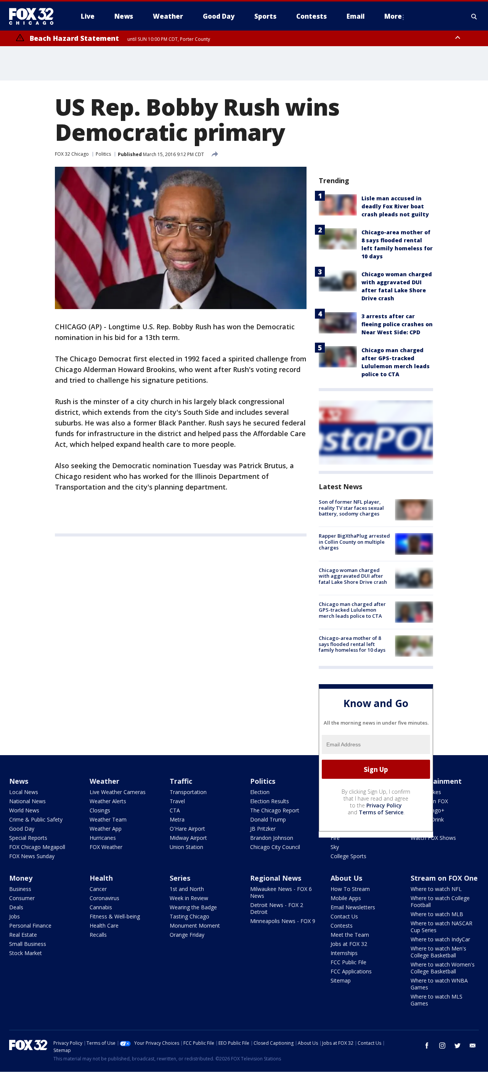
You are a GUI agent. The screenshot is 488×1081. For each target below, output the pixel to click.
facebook (427, 1045)
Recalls (98, 934)
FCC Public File (348, 962)
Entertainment (436, 781)
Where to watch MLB (437, 914)
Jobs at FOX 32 (349, 943)
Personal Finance (30, 925)
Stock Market (25, 953)
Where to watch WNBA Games (439, 984)
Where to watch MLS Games (436, 1000)
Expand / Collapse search (474, 16)
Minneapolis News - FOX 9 (282, 921)
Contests (342, 925)
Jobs (14, 916)
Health (101, 878)
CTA (175, 810)
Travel (177, 801)
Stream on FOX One (444, 878)
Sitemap (341, 980)
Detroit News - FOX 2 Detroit (276, 908)
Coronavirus (104, 898)
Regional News (275, 878)
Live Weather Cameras (118, 792)
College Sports (348, 856)
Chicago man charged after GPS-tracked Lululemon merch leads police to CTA (352, 610)
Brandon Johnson (271, 837)
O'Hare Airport (187, 828)
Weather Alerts (108, 801)
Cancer (98, 889)
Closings (100, 810)
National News (27, 801)
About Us (346, 878)
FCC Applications (351, 971)
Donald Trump (268, 819)
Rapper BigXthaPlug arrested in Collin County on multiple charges (354, 541)
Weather (104, 781)
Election (260, 792)
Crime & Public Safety (36, 819)
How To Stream (350, 889)
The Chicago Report (274, 810)
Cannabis (101, 907)
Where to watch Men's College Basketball (438, 952)
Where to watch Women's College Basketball (443, 968)
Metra (177, 819)
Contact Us (344, 916)
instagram (442, 1045)
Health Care (104, 925)
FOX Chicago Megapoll (37, 847)
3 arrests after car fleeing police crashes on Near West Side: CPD (397, 324)
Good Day (21, 828)
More (393, 16)
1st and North (187, 889)
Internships (344, 953)
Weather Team (108, 819)
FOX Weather (106, 847)
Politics (103, 154)
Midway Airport (188, 837)
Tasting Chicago (189, 916)
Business (20, 889)
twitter (457, 1045)
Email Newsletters (353, 907)
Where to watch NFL (436, 889)
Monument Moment (195, 925)
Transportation (188, 792)
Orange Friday (187, 934)
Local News (23, 792)
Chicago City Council (275, 847)
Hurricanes (103, 837)
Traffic (181, 781)
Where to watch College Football (440, 901)
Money (20, 878)
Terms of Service (381, 812)
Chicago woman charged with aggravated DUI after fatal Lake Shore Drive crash (353, 576)
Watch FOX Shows (433, 837)
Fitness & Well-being (115, 916)
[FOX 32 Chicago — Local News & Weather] (34, 16)
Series (180, 878)
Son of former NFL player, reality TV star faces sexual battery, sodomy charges (351, 507)
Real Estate (23, 934)
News (18, 781)
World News (24, 810)
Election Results (269, 801)
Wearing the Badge (193, 907)
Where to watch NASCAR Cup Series (441, 927)
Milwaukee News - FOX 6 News (281, 892)
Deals (16, 907)
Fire (335, 837)
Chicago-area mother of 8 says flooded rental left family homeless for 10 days (352, 644)
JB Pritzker (263, 828)
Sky (335, 847)
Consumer (22, 898)
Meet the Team (350, 934)
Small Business (27, 943)
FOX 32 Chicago (72, 154)
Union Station (186, 847)
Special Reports (28, 837)
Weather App (106, 828)
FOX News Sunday (32, 856)
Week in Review (189, 898)
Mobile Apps (346, 898)
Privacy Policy (384, 805)
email (473, 1045)
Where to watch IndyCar (440, 939)
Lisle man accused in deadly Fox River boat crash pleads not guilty (395, 206)
